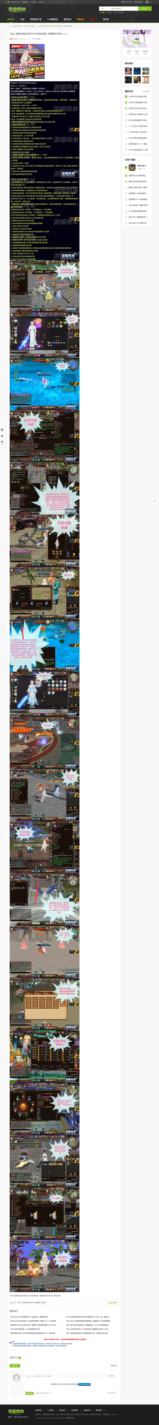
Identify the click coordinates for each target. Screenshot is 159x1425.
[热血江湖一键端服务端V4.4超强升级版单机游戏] (145, 71)
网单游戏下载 (35, 19)
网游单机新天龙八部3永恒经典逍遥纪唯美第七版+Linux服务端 (32, 1333)
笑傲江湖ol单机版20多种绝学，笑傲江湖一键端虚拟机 (139, 181)
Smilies (49, 1376)
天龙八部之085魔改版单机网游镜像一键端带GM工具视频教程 (88, 1321)
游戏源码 (121, 12)
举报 (115, 1350)
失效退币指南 (138, 2)
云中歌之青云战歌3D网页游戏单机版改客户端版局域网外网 (139, 96)
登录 (67, 1384)
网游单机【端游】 (30, 26)
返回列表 (113, 1366)
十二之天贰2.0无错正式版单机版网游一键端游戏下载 (139, 126)
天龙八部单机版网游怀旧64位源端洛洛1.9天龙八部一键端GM (88, 1317)
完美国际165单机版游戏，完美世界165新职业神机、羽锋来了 (139, 193)
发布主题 (15, 1366)
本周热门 (41, 2)
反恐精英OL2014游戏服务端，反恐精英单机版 (139, 199)
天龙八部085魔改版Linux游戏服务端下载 (24, 1329)
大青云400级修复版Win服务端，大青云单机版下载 (139, 102)
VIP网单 (50, 1410)
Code (46, 1376)
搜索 (102, 8)
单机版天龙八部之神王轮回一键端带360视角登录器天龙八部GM (33, 1325)
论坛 (22, 19)
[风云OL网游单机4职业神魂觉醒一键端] (137, 79)
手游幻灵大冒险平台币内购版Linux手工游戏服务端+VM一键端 (139, 108)
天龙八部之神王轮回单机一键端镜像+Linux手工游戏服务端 (87, 1325)
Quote (42, 1376)
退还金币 (62, 1410)
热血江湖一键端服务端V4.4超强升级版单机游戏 (139, 217)
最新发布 (25, 2)
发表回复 (29, 1393)
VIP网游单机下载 (17, 26)
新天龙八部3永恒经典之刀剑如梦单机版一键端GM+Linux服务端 (33, 1321)
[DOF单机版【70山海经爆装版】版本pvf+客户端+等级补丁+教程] (137, 71)
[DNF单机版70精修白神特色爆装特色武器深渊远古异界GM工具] (128, 71)
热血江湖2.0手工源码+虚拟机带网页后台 (139, 223)
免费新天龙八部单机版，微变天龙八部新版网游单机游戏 (139, 175)
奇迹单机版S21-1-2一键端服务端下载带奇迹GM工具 (139, 144)
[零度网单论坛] (17, 12)
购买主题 (113, 1303)
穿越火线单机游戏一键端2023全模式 (139, 187)
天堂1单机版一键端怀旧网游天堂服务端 (139, 205)
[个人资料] (137, 37)
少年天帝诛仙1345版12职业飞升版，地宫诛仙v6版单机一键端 (139, 132)
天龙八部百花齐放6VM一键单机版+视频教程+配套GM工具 (87, 1329)
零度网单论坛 (8, 26)
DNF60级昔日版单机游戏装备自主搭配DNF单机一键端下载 (139, 138)
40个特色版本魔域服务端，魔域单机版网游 (139, 211)
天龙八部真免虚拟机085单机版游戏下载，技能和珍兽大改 (87, 1333)
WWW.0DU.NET (15, 2)
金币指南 (74, 1410)
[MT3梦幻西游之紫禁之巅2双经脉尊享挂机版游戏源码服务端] (145, 79)
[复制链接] (64, 34)
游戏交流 (67, 19)
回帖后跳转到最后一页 (43, 1393)
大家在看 (33, 2)
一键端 (115, 12)
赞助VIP (93, 19)
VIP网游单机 (52, 19)
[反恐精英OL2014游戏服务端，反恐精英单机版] (128, 79)
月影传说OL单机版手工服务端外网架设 (139, 114)
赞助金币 (80, 19)
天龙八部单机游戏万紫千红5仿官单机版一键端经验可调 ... (56, 26)
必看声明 (87, 1410)
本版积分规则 (111, 1393)
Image (35, 1376)
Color (32, 1376)
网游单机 (109, 12)
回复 (14, 1350)
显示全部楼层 (36, 39)
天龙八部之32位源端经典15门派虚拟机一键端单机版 (29, 1317)
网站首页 (11, 19)
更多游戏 (146, 91)
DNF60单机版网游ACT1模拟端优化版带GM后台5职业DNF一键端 (139, 150)
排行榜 (106, 19)
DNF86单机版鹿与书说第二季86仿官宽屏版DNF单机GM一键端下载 (139, 120)
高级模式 (111, 1376)
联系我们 (99, 1410)
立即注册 (73, 1384)
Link (39, 1376)
